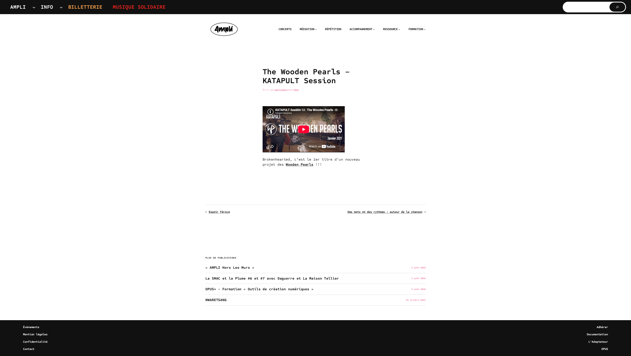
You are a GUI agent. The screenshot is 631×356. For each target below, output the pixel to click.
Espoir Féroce (219, 212)
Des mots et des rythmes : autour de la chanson (385, 212)
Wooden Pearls (299, 164)
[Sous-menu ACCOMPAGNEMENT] (374, 29)
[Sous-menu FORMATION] (425, 29)
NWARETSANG (216, 300)
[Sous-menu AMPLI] (33, 7)
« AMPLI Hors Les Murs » (229, 268)
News (296, 89)
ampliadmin (281, 89)
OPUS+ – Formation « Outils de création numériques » (259, 289)
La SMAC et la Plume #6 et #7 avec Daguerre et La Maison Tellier (272, 278)
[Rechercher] (617, 7)
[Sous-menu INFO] (61, 7)
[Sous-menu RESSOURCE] (399, 29)
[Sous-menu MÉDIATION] (316, 29)
